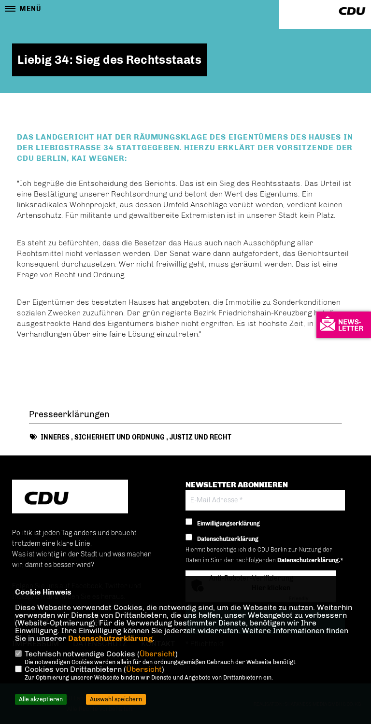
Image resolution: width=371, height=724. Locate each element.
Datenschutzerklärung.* (310, 560)
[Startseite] (70, 497)
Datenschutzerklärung (110, 638)
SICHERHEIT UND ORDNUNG (119, 437)
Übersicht (157, 653)
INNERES (55, 437)
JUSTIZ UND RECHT (200, 437)
